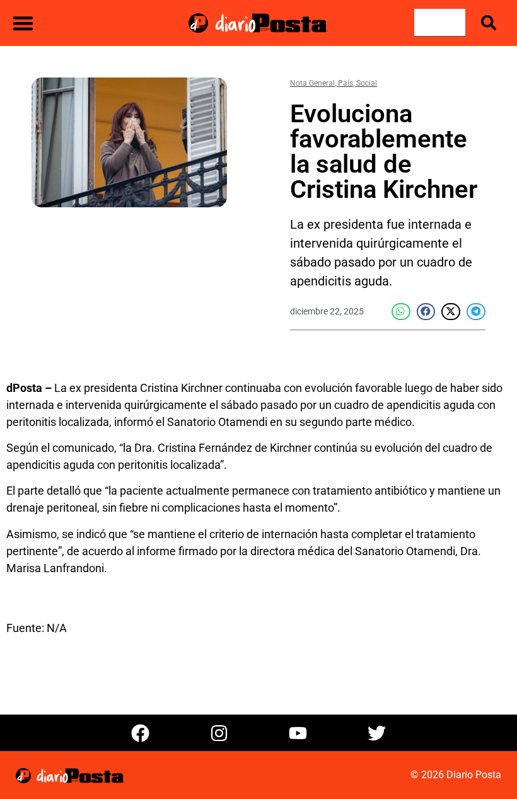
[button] (23, 23)
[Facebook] (140, 733)
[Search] (491, 23)
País (345, 83)
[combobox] (439, 23)
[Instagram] (219, 733)
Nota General (312, 83)
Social (366, 83)
